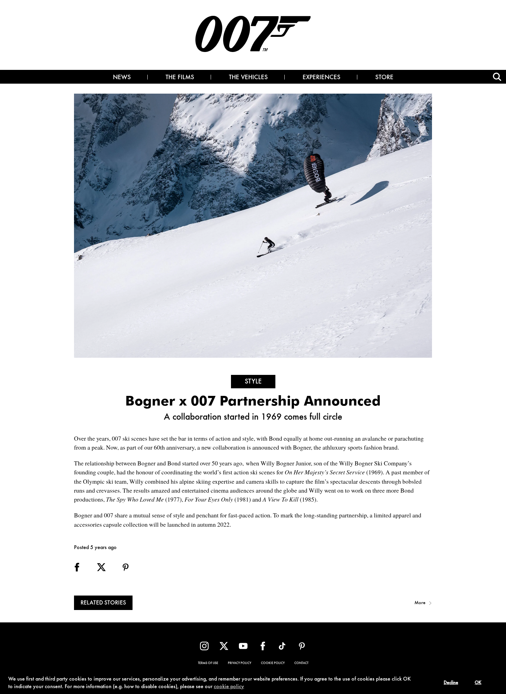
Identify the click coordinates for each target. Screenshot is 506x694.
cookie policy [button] (229, 687)
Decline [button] (451, 683)
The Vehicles (248, 77)
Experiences (321, 77)
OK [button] (478, 683)
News (122, 77)
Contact (301, 663)
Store (384, 77)
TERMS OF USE (208, 663)
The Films (180, 77)
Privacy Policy (239, 663)
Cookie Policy (273, 663)
